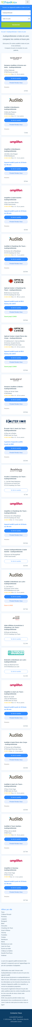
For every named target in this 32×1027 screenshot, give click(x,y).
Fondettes (4, 935)
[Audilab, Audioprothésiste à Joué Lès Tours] (16, 777)
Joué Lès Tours (5, 946)
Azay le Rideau (5, 930)
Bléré (2, 923)
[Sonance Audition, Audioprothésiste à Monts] (16, 380)
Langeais (4, 919)
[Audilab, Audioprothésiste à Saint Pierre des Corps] (16, 735)
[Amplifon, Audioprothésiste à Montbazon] (16, 142)
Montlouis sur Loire (6, 944)
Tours (2, 912)
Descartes (4, 925)
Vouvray (3, 932)
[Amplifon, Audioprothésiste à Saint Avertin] (16, 191)
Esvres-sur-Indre (6, 948)
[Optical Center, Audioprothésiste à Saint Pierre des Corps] (16, 330)
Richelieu (4, 916)
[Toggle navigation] (27, 2)
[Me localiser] (29, 18)
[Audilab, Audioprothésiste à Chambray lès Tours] (16, 239)
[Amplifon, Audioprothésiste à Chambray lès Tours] (16, 504)
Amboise (3, 955)
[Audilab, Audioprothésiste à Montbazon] (16, 100)
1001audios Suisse (16, 1021)
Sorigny (3, 937)
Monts (3, 941)
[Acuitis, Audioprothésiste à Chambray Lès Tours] (16, 470)
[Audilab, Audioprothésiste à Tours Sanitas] (16, 819)
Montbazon (4, 939)
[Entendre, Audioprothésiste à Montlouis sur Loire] (16, 653)
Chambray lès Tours (7, 928)
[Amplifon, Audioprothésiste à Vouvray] (16, 861)
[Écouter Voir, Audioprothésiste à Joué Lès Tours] (16, 421)
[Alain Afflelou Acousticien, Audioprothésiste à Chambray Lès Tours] (16, 618)
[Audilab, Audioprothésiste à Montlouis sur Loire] (16, 575)
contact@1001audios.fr (16, 1017)
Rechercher (16, 25)
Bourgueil (4, 921)
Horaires (6, 87)
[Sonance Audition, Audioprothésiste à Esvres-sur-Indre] (16, 58)
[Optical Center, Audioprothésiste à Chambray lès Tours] (16, 281)
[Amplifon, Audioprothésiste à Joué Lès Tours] (16, 685)
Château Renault (6, 914)
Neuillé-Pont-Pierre (6, 953)
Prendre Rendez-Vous (16, 82)
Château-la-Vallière (7, 951)
